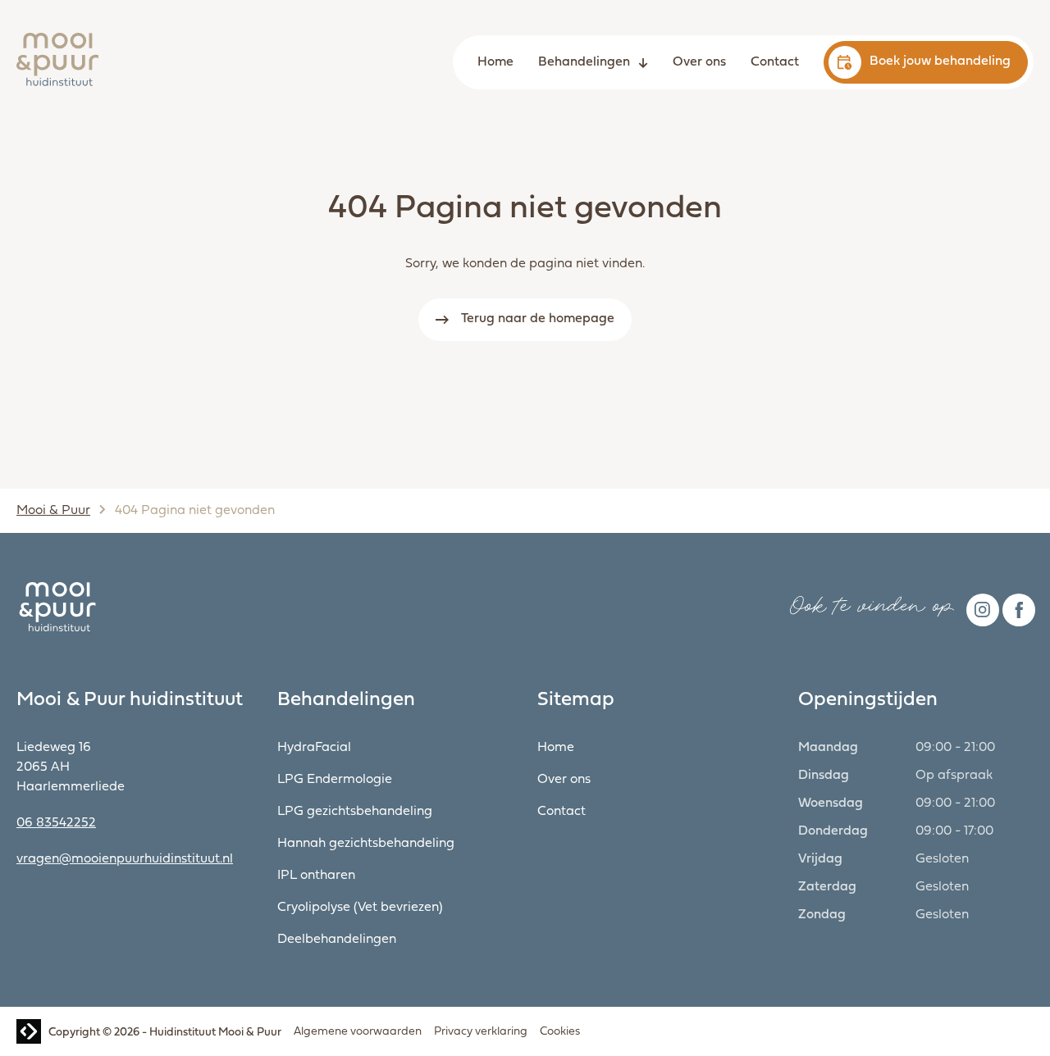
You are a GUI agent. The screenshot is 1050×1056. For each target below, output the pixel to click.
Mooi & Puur (53, 510)
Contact (775, 62)
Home (495, 62)
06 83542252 (56, 823)
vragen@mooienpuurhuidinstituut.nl (124, 859)
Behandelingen (584, 62)
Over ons (699, 62)
